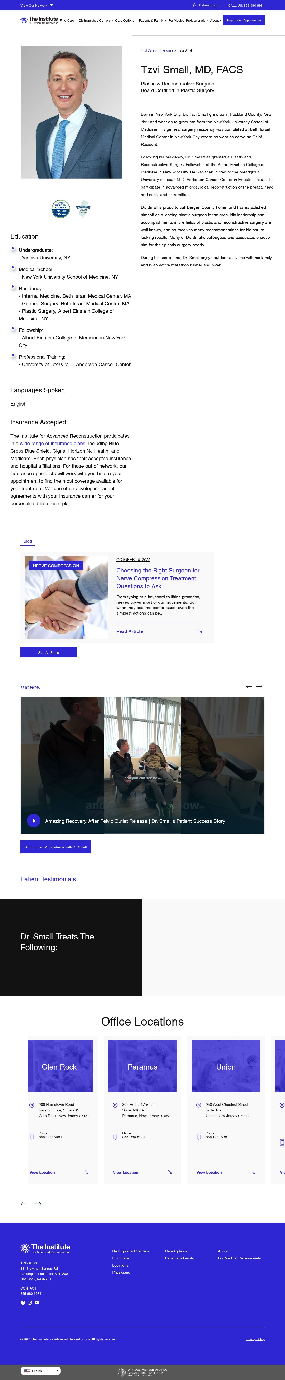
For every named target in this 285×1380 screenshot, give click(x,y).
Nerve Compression (56, 565)
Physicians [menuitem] (121, 1272)
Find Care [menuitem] (67, 20)
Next (259, 686)
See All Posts (48, 652)
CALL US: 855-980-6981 (246, 5)
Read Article (129, 632)
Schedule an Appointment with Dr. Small (56, 847)
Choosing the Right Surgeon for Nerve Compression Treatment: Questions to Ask (157, 577)
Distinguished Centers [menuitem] (95, 20)
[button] (40, 1371)
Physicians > (167, 50)
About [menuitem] (214, 20)
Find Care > (149, 50)
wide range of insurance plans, (54, 443)
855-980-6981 (50, 1136)
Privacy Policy (255, 1339)
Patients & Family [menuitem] (151, 20)
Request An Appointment (243, 20)
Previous (249, 686)
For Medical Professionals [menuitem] (187, 20)
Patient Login (208, 5)
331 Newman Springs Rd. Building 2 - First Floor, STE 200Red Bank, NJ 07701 (44, 1273)
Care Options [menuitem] (124, 20)
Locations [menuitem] (120, 1265)
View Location (42, 1173)
